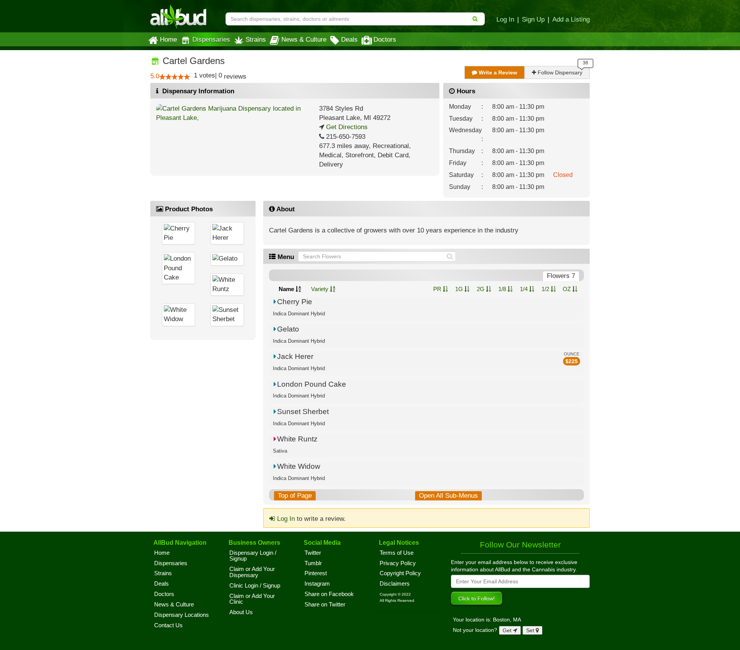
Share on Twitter (324, 604)
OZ (567, 289)
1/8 (503, 289)
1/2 (546, 289)
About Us (241, 612)
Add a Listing (571, 19)
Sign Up (533, 19)
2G (481, 289)
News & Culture (303, 39)
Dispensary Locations (181, 615)
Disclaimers (395, 584)
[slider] (174, 77)
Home (168, 39)
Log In (505, 19)
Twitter (312, 553)
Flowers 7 (561, 276)
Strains (256, 39)
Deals (349, 39)
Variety (320, 289)
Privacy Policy (398, 563)
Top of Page (295, 495)
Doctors (384, 39)
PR (438, 289)
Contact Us (168, 625)
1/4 (524, 289)
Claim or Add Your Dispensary (252, 572)
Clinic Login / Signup (254, 586)
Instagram (317, 584)
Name (287, 289)
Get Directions (346, 127)
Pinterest (315, 573)
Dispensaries (211, 39)
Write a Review (497, 72)
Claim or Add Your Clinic (252, 599)
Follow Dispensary (559, 72)
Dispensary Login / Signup (252, 556)
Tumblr (313, 563)
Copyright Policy (400, 573)
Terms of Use (397, 553)
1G (459, 289)
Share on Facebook (329, 594)
